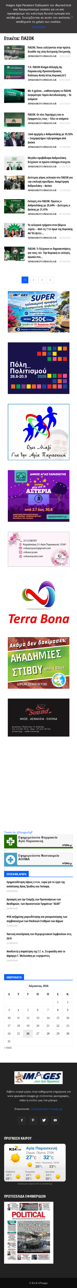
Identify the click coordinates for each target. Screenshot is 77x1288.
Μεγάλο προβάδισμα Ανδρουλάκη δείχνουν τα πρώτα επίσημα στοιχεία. (49, 160)
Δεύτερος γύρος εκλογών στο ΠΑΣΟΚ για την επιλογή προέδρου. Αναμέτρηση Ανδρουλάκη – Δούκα (50, 181)
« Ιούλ (8, 1047)
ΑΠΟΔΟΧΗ (38, 27)
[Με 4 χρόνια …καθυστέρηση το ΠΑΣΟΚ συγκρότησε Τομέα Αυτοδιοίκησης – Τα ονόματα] (14, 96)
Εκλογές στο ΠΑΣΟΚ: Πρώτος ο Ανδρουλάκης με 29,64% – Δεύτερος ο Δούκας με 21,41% (49, 205)
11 (18, 1018)
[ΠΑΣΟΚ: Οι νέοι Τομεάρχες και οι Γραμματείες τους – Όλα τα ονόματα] (14, 119)
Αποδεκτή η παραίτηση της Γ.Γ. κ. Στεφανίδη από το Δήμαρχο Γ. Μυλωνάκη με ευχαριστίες (36, 953)
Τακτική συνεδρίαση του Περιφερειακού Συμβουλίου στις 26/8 (39, 936)
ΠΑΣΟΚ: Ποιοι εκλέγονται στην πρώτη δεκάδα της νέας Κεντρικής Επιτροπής (49, 49)
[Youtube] (55, 1121)
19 (27, 1025)
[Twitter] (44, 1121)
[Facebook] (22, 1121)
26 (27, 1033)
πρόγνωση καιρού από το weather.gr (35, 1184)
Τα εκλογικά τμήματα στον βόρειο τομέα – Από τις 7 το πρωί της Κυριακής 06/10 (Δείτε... (50, 229)
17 (9, 1025)
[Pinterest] (33, 1121)
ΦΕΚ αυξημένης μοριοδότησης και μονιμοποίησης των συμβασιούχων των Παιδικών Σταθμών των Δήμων (37, 919)
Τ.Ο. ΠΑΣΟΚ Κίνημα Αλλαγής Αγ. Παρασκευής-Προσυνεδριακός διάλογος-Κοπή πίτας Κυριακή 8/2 (47, 71)
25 (18, 1033)
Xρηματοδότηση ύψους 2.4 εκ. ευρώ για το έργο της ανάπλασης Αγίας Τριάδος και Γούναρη (36, 884)
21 (48, 1025)
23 (67, 1025)
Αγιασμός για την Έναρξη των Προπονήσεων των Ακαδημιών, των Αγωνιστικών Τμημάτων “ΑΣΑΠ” (34, 901)
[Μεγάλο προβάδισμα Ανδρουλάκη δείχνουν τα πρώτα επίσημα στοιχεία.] (14, 163)
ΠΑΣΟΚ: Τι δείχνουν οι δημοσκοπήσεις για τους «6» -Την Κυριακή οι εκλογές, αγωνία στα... (49, 253)
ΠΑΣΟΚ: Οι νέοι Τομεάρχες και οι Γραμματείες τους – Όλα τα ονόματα (48, 116)
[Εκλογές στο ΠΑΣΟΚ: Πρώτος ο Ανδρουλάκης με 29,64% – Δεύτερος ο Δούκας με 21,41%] (14, 206)
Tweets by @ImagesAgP (18, 832)
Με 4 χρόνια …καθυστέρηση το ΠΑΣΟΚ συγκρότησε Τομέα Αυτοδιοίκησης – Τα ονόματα (49, 95)
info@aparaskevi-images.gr (46, 1109)
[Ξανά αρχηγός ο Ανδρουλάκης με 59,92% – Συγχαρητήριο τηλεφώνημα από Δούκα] (14, 139)
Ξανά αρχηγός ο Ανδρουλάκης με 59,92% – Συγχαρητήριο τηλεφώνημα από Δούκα (50, 138)
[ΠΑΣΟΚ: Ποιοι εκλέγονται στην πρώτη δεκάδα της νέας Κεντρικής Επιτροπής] (14, 52)
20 (37, 1025)
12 (27, 1018)
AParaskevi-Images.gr (42, 56)
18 (18, 1025)
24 (9, 1033)
